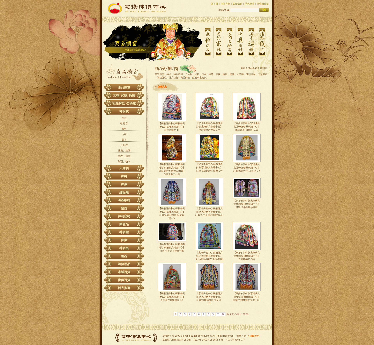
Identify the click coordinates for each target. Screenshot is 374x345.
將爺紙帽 (124, 200)
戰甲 (124, 128)
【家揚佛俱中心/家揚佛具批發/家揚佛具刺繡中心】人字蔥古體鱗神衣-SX (172, 296)
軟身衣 (124, 123)
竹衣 (124, 134)
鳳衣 (124, 139)
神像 (124, 184)
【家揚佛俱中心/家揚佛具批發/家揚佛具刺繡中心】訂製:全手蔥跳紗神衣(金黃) (209, 211)
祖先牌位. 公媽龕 (124, 103)
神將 (124, 176)
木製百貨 (124, 272)
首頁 (243, 68)
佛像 (124, 240)
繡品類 (124, 192)
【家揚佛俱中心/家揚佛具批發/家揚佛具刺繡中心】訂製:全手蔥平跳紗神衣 (172, 247)
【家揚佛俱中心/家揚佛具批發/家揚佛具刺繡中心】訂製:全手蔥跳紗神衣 (247, 204)
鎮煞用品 (124, 264)
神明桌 (124, 248)
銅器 (124, 256)
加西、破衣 (124, 161)
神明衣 (124, 111)
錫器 (124, 208)
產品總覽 (124, 87)
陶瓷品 (124, 224)
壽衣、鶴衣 (124, 156)
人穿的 (124, 168)
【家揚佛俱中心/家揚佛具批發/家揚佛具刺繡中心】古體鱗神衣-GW (247, 256)
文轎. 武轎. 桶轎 (124, 95)
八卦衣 (124, 145)
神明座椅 (124, 216)
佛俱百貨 (124, 280)
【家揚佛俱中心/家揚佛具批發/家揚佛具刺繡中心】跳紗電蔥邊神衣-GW (209, 126)
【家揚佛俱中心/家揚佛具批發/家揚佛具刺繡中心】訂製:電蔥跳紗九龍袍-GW (209, 167)
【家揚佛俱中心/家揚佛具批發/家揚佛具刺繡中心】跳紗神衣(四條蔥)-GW (247, 126)
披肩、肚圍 (124, 150)
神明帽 (124, 232)
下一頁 (220, 314)
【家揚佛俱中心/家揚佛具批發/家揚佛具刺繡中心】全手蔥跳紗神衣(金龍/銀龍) (209, 256)
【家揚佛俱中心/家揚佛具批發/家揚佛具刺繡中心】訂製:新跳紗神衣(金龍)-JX (246, 167)
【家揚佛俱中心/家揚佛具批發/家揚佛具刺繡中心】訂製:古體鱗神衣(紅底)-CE (246, 296)
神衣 (124, 117)
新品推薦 (124, 288)
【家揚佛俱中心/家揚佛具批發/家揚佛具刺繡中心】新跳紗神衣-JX (172, 126)
